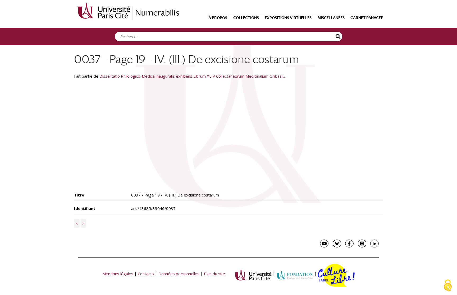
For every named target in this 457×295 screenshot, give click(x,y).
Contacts (146, 273)
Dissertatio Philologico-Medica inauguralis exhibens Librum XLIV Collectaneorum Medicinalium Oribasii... (192, 76)
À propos (217, 18)
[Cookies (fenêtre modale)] (447, 286)
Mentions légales (117, 273)
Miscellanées (331, 18)
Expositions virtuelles (288, 18)
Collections (246, 18)
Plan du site (214, 273)
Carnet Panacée (366, 18)
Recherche (338, 36)
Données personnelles (178, 273)
